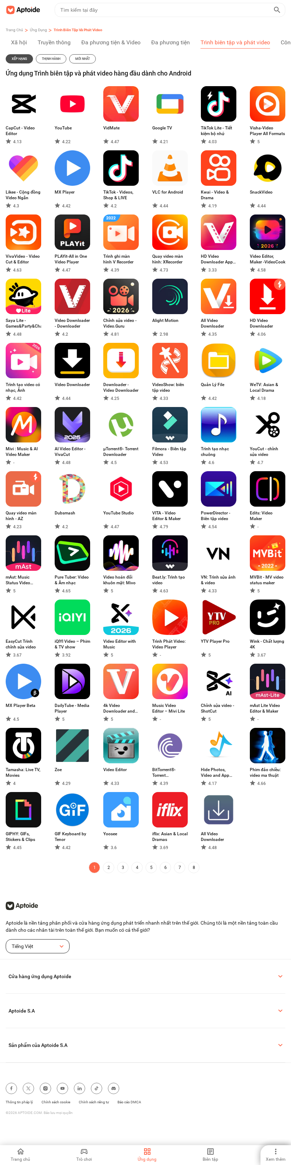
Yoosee (110, 833)
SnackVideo (261, 192)
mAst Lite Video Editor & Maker (265, 708)
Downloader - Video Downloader (120, 387)
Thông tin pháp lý (19, 1102)
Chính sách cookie (56, 1102)
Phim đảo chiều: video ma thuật (265, 772)
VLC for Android (167, 192)
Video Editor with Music (119, 644)
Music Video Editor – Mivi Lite (168, 708)
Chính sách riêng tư (94, 1102)
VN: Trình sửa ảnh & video (218, 580)
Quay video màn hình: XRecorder (167, 259)
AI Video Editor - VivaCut (70, 451)
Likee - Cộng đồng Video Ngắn (23, 195)
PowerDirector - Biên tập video (215, 516)
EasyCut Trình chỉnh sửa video (21, 644)
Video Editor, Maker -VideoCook (267, 259)
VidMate (111, 128)
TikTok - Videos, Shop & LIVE (118, 195)
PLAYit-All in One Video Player (71, 259)
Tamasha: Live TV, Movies (23, 772)
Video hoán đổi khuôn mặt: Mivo (119, 580)
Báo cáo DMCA (129, 1102)
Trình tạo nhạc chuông (215, 451)
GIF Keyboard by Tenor (70, 836)
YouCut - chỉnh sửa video (264, 451)
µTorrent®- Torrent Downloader (120, 451)
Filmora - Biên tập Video (169, 451)
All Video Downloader (212, 323)
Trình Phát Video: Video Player (169, 644)
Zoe (58, 769)
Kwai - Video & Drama (215, 195)
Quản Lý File (212, 384)
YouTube (63, 128)
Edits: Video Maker (261, 516)
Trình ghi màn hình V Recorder (118, 259)
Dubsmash (65, 513)
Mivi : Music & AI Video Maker (22, 451)
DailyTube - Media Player (72, 708)
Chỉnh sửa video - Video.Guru (120, 323)
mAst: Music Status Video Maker (18, 580)
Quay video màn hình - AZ (21, 516)
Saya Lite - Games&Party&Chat (23, 323)
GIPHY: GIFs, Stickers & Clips (20, 836)
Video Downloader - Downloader (72, 323)
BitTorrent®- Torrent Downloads (164, 772)
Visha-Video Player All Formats (267, 131)
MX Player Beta (20, 705)
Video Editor (115, 769)
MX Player (65, 192)
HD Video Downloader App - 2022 (218, 259)
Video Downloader (72, 384)
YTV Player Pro (215, 641)
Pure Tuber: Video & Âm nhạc (72, 580)
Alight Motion (165, 320)
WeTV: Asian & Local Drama (264, 387)
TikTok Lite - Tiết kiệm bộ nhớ (216, 131)
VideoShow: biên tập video (168, 387)
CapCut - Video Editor (20, 131)
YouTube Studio (118, 513)
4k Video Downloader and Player (119, 708)
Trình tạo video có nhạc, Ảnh (23, 387)
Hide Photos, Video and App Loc (215, 772)
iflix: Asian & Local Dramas (170, 836)
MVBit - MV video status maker (267, 580)
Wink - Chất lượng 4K (267, 644)
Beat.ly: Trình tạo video (168, 580)
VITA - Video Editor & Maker (166, 516)
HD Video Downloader (261, 323)
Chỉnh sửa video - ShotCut (217, 708)
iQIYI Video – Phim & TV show (72, 644)
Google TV (162, 128)
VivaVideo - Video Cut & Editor (23, 259)
